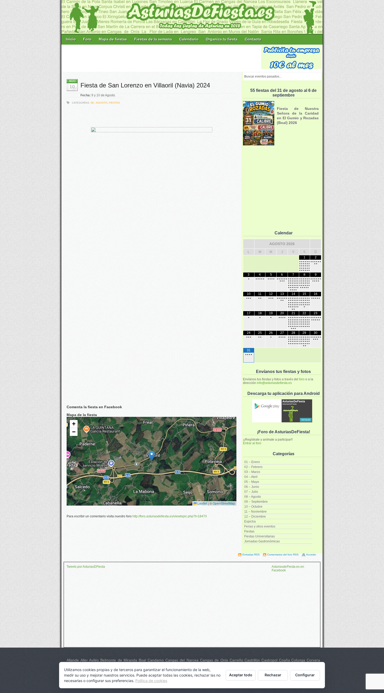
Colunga (298, 660)
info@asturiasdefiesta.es (274, 383)
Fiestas (249, 531)
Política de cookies (151, 680)
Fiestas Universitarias (259, 536)
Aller (84, 660)
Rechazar (273, 675)
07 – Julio (251, 492)
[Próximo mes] (315, 244)
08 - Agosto (99, 102)
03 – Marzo (252, 472)
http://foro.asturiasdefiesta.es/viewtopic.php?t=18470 (169, 516)
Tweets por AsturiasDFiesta (86, 566)
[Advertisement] (162, 58)
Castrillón (252, 660)
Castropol (269, 660)
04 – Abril (251, 477)
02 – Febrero (253, 467)
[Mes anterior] (248, 244)
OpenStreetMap (224, 503)
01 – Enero (252, 462)
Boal (142, 660)
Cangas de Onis (214, 660)
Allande (73, 660)
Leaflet (202, 503)
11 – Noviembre (255, 511)
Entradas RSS (251, 554)
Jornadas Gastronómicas (262, 541)
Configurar (305, 675)
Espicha (250, 521)
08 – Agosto (252, 497)
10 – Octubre (253, 506)
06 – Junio (251, 487)
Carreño (236, 660)
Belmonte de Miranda (118, 660)
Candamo (156, 660)
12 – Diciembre (255, 516)
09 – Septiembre (256, 502)
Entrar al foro (252, 443)
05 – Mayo (251, 482)
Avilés (94, 660)
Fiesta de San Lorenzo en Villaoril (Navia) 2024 (145, 85)
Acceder (311, 554)
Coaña (284, 660)
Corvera (313, 660)
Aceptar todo (240, 675)
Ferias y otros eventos (259, 526)
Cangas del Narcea (182, 660)
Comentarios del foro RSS (283, 554)
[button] (151, 456)
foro (302, 379)
